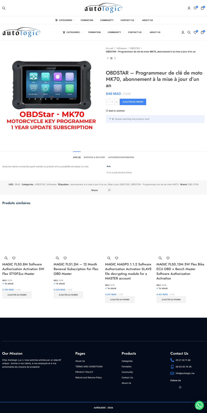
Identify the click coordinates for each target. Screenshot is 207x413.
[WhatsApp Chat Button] (199, 405)
